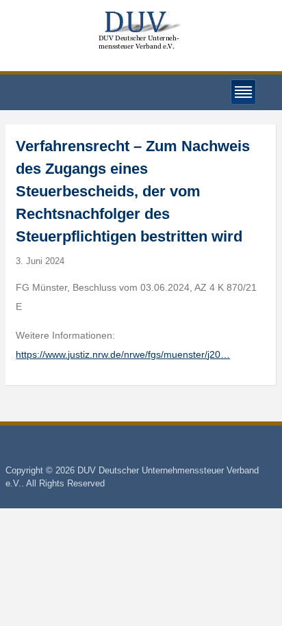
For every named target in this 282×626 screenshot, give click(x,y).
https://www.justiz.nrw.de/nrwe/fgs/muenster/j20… (123, 354)
